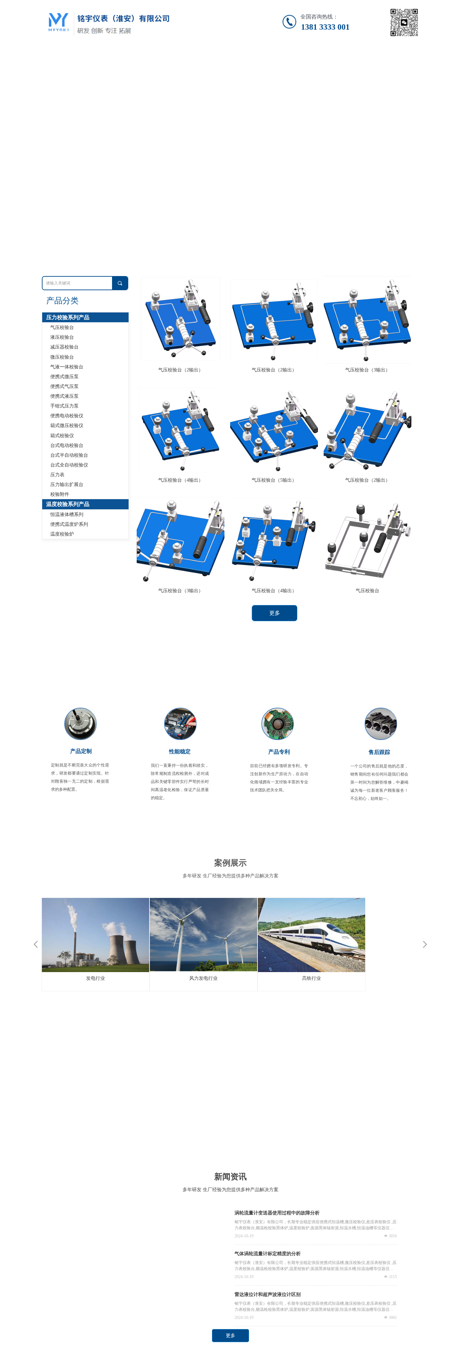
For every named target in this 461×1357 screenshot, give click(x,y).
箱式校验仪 (62, 435)
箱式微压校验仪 (66, 425)
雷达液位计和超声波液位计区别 (268, 1294)
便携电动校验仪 (66, 415)
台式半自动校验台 (69, 455)
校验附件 (59, 494)
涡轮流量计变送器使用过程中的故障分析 (277, 1212)
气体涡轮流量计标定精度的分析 (268, 1253)
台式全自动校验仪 (69, 465)
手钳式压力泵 (64, 406)
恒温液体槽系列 (66, 514)
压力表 (57, 474)
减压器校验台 (64, 347)
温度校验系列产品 (67, 504)
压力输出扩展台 (66, 484)
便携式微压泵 (64, 376)
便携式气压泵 (64, 386)
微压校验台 (62, 357)
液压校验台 (62, 337)
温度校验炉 (62, 534)
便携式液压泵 (64, 396)
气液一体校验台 (66, 366)
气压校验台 (62, 327)
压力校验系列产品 (67, 317)
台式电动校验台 (66, 445)
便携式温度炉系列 (69, 524)
